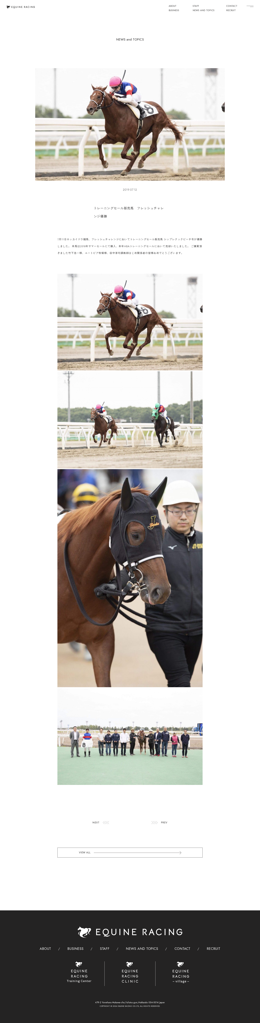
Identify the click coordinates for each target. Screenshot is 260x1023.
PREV (164, 822)
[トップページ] (20, 7)
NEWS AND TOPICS (203, 10)
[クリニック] (130, 972)
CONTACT (231, 6)
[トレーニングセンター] (79, 972)
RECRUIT (231, 10)
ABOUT (173, 6)
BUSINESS (174, 10)
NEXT (96, 822)
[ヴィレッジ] (181, 972)
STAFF (196, 6)
